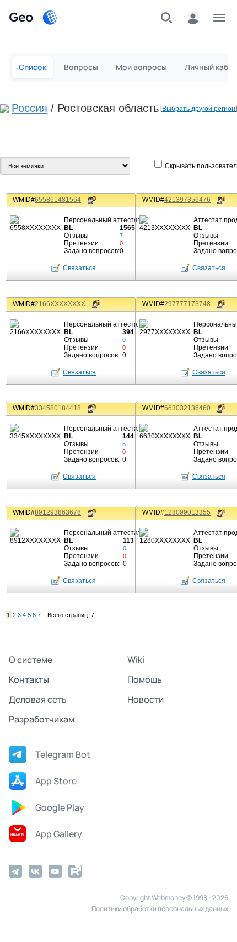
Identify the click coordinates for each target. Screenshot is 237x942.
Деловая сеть (38, 699)
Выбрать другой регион (198, 109)
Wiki (135, 660)
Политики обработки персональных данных (159, 908)
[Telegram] (15, 871)
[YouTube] (55, 871)
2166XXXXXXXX (60, 304)
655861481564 (58, 200)
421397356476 (187, 200)
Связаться (79, 268)
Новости (145, 699)
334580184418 (58, 408)
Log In (193, 17)
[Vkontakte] (35, 871)
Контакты (29, 679)
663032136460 (187, 408)
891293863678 (58, 512)
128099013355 (187, 512)
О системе (30, 660)
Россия (29, 108)
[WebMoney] (50, 17)
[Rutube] (75, 871)
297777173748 (187, 304)
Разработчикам (41, 719)
